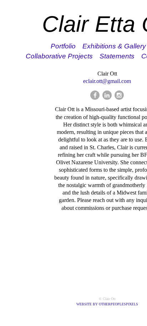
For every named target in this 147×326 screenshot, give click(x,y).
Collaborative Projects (59, 56)
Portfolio (63, 46)
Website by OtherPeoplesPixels (107, 304)
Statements (117, 56)
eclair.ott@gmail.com (107, 81)
